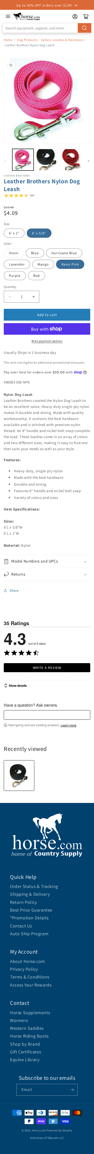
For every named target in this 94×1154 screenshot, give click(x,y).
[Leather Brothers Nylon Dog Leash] (19, 775)
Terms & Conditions (29, 977)
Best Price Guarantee (31, 910)
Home (8, 40)
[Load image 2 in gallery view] (46, 159)
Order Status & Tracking (34, 886)
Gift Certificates (25, 1052)
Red (36, 275)
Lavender (17, 264)
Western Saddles (27, 1028)
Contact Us (21, 926)
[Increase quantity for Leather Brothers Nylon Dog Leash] (33, 297)
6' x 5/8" (39, 233)
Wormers (19, 1020)
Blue (35, 253)
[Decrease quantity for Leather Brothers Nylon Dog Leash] (9, 297)
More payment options (47, 341)
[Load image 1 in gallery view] (23, 159)
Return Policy (23, 902)
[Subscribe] (71, 1090)
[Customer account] (74, 17)
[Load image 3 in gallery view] (70, 159)
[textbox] (47, 715)
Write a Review (47, 667)
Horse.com (39, 1130)
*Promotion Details (29, 918)
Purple (15, 275)
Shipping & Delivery (30, 894)
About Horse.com (27, 961)
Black (13, 253)
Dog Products (27, 40)
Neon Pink (70, 264)
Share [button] (14, 590)
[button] (47, 561)
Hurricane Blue (64, 253)
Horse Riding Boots (29, 1036)
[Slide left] (5, 160)
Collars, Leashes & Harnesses (62, 40)
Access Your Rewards (30, 985)
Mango (43, 264)
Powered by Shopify (59, 1130)
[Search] (84, 28)
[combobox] (47, 28)
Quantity (10, 287)
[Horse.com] (26, 16)
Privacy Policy (24, 969)
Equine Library (24, 1059)
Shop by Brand (25, 1044)
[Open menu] (8, 16)
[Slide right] (88, 160)
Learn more (68, 725)
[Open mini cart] (85, 17)
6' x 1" (14, 233)
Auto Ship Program (29, 933)
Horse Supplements (30, 1012)
